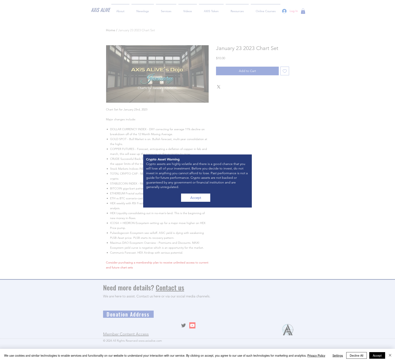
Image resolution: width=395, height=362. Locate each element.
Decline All (356, 355)
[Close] (390, 355)
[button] (195, 198)
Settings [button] (337, 355)
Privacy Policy (316, 355)
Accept (377, 355)
